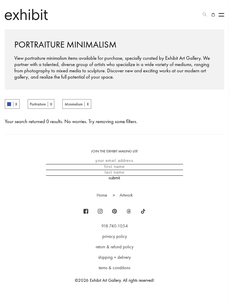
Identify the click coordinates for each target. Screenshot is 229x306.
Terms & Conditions (114, 268)
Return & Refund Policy (115, 247)
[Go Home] (26, 14)
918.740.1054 (114, 226)
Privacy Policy (114, 236)
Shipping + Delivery (114, 257)
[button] (205, 15)
